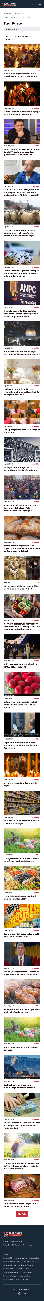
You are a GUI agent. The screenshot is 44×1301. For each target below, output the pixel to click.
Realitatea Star (34, 1258)
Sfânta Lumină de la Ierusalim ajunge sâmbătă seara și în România (22, 113)
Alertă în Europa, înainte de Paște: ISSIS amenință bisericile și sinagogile (22, 353)
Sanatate (36, 186)
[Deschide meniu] (39, 4)
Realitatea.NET (7, 1258)
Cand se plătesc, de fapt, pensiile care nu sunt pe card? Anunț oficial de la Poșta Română (22, 1125)
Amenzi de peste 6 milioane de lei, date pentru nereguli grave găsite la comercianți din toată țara (21, 314)
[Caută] (33, 4)
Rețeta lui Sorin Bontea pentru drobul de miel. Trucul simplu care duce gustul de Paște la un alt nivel (21, 152)
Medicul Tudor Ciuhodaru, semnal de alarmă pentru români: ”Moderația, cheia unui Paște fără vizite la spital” (21, 192)
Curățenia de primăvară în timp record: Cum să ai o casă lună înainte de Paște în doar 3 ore (21, 392)
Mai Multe (22, 1214)
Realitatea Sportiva (21, 1258)
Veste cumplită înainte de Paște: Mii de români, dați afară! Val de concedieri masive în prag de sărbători (21, 509)
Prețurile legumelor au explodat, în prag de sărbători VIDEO (20, 897)
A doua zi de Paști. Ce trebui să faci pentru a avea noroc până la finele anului (20, 705)
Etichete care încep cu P (12, 17)
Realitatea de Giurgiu (9, 1276)
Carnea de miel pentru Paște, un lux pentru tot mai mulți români (21, 1205)
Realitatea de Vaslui (22, 1279)
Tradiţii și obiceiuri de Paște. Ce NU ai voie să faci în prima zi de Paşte (21, 859)
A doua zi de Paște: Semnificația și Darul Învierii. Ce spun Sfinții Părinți (20, 75)
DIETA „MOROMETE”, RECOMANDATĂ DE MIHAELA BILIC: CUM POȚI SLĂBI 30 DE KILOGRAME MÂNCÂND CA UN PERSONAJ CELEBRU (22, 628)
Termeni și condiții (16, 1241)
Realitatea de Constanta (10, 1272)
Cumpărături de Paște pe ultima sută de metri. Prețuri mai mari (21, 935)
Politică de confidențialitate (11, 1245)
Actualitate (36, 108)
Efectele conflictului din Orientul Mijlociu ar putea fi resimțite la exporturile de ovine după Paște (19, 233)
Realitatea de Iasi (28, 1261)
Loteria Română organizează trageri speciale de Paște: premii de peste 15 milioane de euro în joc (21, 273)
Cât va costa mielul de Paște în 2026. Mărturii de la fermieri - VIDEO (21, 587)
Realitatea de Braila (23, 1269)
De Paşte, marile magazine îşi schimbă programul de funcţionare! (21, 469)
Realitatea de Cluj (26, 1272)
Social (38, 70)
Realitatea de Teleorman (26, 1276)
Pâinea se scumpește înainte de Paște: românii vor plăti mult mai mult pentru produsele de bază (22, 548)
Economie (36, 583)
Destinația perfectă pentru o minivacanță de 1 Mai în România (20, 1086)
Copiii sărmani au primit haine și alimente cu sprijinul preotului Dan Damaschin (20, 745)
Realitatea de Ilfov (8, 1269)
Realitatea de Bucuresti (26, 1265)
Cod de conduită (28, 1245)
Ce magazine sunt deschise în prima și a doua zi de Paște (21, 822)
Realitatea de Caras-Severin (11, 1261)
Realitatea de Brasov (9, 1265)
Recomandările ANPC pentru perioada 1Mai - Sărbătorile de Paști (22, 1010)
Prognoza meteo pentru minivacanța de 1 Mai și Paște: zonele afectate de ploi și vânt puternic (21, 1166)
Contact (5, 1241)
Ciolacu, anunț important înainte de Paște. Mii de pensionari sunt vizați (21, 973)
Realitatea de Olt (8, 1279)
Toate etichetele (13, 29)
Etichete (18, 13)
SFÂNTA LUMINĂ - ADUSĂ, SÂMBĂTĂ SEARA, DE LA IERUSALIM (20, 665)
